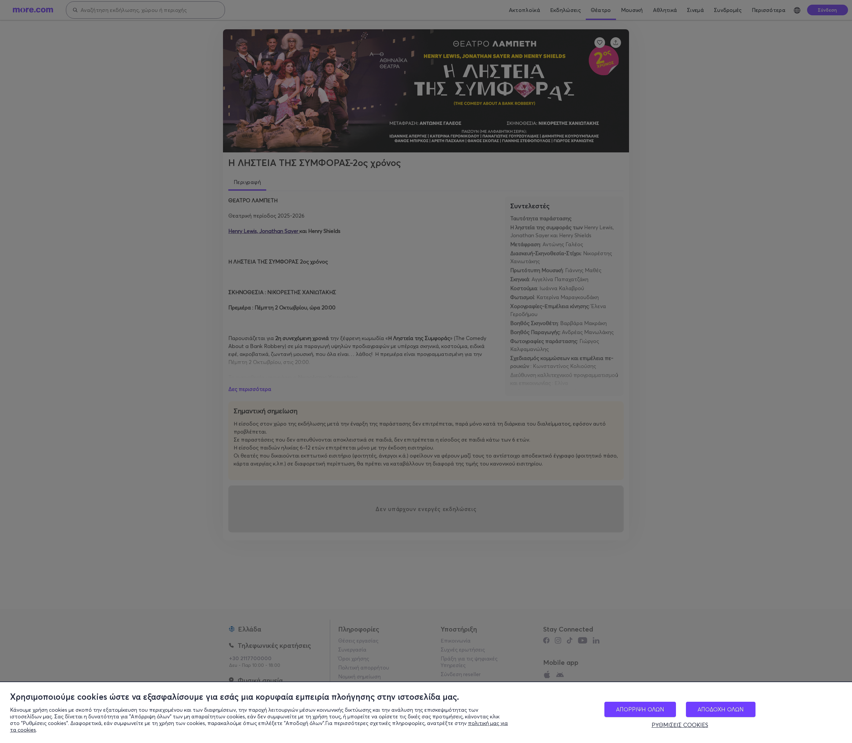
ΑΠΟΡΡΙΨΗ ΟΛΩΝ (640, 709)
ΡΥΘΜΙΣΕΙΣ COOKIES (680, 725)
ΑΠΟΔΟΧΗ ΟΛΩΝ (721, 709)
